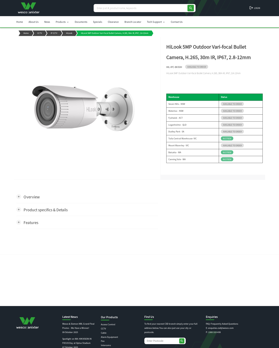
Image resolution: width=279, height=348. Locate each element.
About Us (34, 21)
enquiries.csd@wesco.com (221, 328)
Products (62, 21)
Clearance (113, 21)
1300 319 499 (214, 332)
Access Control (108, 324)
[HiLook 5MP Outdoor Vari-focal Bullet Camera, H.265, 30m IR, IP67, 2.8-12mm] (87, 108)
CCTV (39, 33)
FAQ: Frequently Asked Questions (222, 323)
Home (19, 21)
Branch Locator (132, 21)
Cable (104, 332)
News (47, 21)
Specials (97, 21)
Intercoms (106, 345)
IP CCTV (54, 33)
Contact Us (177, 21)
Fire (102, 341)
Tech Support (156, 21)
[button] (28, 196)
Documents (81, 21)
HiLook (69, 33)
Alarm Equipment (109, 337)
